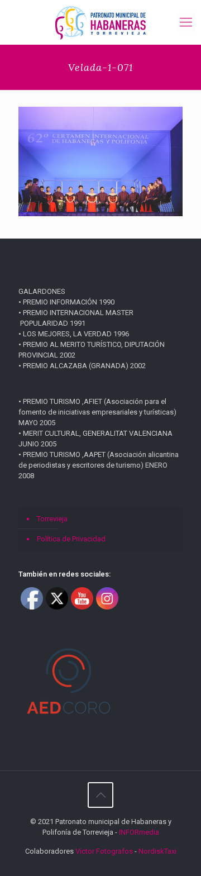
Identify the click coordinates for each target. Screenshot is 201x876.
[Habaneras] (100, 22)
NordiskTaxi (157, 851)
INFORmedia (139, 832)
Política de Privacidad (71, 539)
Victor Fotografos (104, 851)
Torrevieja (52, 519)
